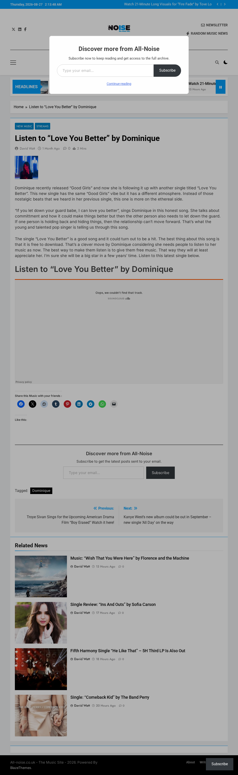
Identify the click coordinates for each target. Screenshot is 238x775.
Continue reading (119, 84)
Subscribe (167, 70)
